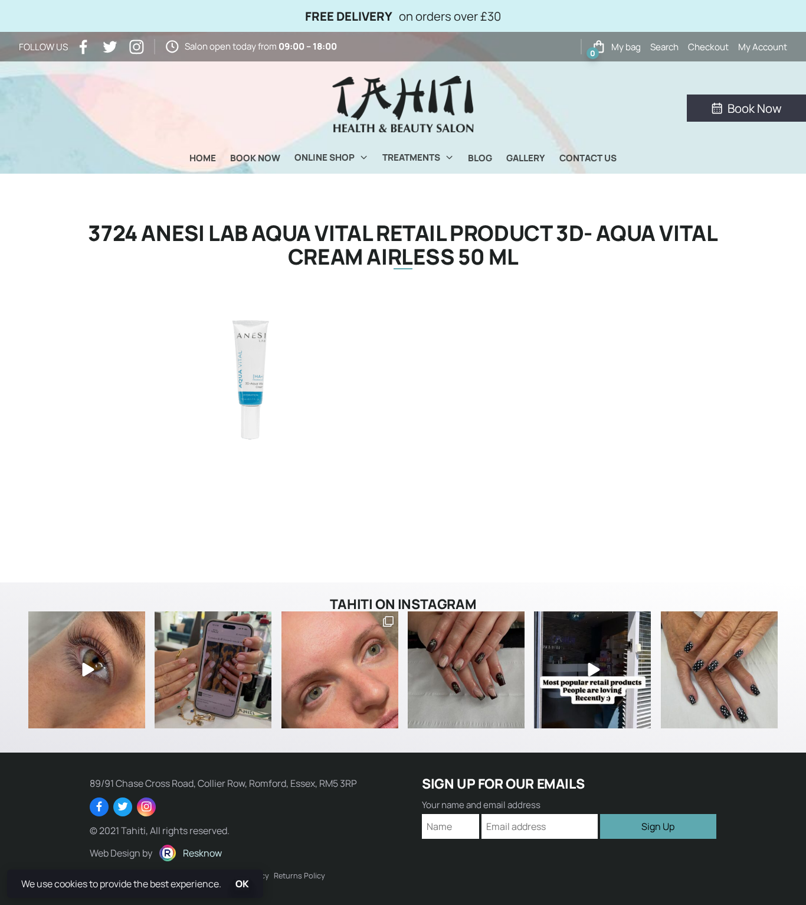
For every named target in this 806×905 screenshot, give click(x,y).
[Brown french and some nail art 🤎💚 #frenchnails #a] (466, 669)
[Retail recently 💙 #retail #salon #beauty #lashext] (592, 669)
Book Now (255, 158)
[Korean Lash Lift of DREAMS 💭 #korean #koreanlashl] (86, 669)
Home (202, 158)
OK (242, 883)
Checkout (708, 47)
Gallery (525, 158)
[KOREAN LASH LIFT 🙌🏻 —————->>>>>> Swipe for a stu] (339, 669)
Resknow (202, 853)
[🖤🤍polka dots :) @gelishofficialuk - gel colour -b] (719, 669)
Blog (480, 158)
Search (664, 47)
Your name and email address (481, 804)
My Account (762, 47)
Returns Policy (299, 875)
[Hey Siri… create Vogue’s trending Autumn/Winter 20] (213, 669)
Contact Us (588, 158)
